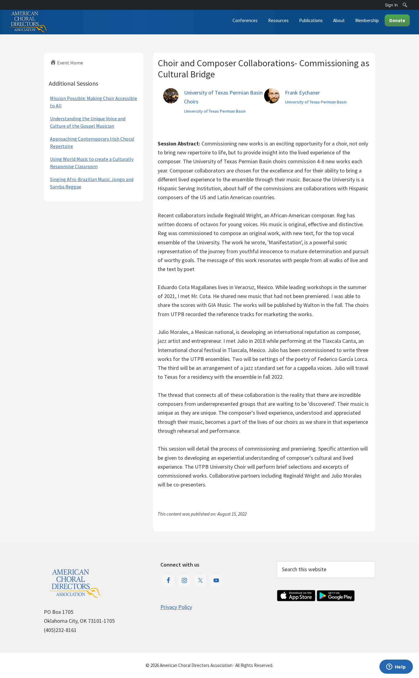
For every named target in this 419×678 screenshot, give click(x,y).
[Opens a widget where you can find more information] (396, 667)
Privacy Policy (176, 606)
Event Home (69, 63)
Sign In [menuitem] (391, 4)
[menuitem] (405, 5)
